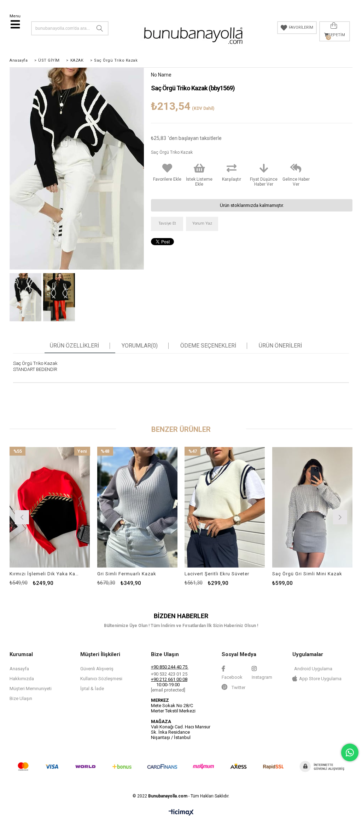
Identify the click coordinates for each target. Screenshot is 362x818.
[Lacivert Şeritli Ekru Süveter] (225, 507)
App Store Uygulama (320, 678)
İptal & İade (92, 688)
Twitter (237, 687)
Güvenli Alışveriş (96, 668)
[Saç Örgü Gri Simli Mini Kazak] (312, 507)
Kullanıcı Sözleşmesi (101, 678)
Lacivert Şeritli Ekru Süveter (217, 573)
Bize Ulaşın (21, 698)
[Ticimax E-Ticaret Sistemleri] (181, 812)
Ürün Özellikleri (74, 346)
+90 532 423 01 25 (169, 674)
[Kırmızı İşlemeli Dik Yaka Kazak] (50, 507)
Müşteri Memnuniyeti (31, 688)
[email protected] (168, 690)
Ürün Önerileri (280, 346)
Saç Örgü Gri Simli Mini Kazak (307, 573)
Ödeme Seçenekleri (208, 346)
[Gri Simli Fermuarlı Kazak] (137, 507)
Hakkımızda (22, 678)
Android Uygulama (313, 668)
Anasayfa (19, 668)
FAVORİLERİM (301, 27)
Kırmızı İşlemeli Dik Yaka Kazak (45, 573)
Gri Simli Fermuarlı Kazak (126, 573)
